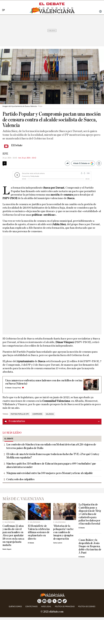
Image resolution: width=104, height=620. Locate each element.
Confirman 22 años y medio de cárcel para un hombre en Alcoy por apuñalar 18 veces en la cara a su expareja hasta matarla (13, 535)
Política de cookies (86, 606)
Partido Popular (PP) (20, 414)
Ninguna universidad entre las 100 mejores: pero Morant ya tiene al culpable (49, 473)
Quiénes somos (15, 606)
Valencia (50, 414)
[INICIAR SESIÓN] (100, 11)
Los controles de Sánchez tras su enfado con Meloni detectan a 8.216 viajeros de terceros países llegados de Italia (51, 446)
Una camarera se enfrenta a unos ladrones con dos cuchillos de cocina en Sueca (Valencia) (43, 382)
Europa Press (17, 388)
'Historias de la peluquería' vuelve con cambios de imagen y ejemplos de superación (63, 532)
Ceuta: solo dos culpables (20, 479)
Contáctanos (31, 606)
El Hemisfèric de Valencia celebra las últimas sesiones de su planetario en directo (39, 532)
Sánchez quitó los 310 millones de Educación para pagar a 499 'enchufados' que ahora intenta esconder (51, 465)
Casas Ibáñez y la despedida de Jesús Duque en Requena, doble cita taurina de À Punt (90, 546)
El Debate (17, 145)
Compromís (37, 414)
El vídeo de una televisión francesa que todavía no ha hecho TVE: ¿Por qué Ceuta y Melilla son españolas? (52, 456)
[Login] (100, 11)
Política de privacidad (65, 606)
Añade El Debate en (81, 163)
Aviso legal (46, 606)
